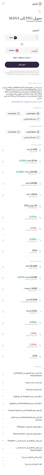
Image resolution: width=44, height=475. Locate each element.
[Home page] (37, 4)
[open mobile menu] (3, 4)
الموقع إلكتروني (31, 113)
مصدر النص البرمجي (30, 119)
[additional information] (3, 150)
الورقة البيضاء (12, 113)
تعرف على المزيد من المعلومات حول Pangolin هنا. (26, 102)
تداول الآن (22, 64)
